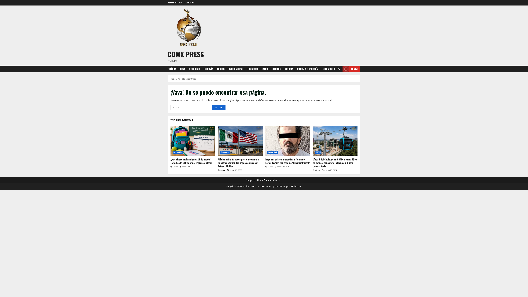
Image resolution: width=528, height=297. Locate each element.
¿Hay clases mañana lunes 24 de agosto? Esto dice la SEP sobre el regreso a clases (191, 161)
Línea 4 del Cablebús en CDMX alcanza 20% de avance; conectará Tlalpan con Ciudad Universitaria (335, 163)
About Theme (264, 180)
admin (175, 167)
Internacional (236, 69)
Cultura (289, 69)
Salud (265, 69)
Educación (253, 69)
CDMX (182, 69)
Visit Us (276, 180)
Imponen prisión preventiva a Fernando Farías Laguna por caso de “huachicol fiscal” (287, 161)
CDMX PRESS (186, 54)
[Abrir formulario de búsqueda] (339, 69)
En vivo (354, 68)
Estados (221, 69)
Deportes (276, 69)
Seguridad (194, 69)
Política (172, 69)
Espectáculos (328, 69)
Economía (208, 69)
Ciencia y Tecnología (307, 69)
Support (250, 180)
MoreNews (280, 186)
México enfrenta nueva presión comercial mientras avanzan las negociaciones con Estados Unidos (238, 163)
